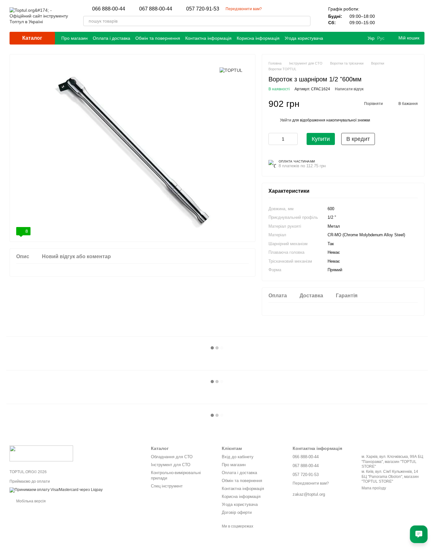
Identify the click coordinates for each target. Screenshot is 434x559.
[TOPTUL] (231, 70)
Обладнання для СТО (172, 456)
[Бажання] (403, 16)
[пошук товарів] (305, 21)
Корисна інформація (258, 38)
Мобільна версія (30, 501)
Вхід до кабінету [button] (238, 456)
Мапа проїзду (374, 488)
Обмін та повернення (157, 38)
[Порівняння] (386, 16)
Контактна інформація (208, 38)
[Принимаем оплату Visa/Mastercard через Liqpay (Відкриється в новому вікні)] (56, 489)
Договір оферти (237, 512)
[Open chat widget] (419, 534)
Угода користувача (304, 38)
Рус (380, 38)
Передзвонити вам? (244, 9)
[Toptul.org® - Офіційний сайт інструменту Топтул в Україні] (41, 453)
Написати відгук (349, 89)
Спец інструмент (167, 486)
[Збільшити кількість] (292, 139)
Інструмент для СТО (170, 464)
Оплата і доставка (111, 38)
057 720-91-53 (202, 8)
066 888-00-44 (108, 8)
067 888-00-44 (155, 8)
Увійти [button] (285, 120)
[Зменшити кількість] (273, 139)
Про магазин (74, 38)
